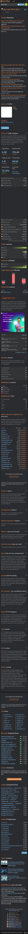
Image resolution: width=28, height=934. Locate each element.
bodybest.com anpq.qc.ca (9, 797)
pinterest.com (8, 729)
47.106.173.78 (5, 826)
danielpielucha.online (7, 758)
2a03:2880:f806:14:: (7, 834)
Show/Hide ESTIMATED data (12, 888)
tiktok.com (7, 721)
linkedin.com (20, 723)
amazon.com (20, 719)
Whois (14, 667)
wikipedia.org (7, 727)
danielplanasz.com (6, 756)
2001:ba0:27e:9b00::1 (7, 824)
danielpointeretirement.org (8, 738)
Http (14, 629)
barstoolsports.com (7, 450)
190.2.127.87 (4, 836)
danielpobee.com (6, 754)
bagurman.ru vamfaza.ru (8, 799)
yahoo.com (20, 725)
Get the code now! (14, 910)
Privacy (16, 932)
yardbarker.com (5, 444)
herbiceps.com (5, 462)
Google (14, 575)
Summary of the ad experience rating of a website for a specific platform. (12, 513)
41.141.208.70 (5, 830)
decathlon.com (5, 452)
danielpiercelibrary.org (7, 750)
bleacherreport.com (7, 440)
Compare (21, 4)
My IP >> (24, 852)
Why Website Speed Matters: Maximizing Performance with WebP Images (16, 863)
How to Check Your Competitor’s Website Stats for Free (17, 877)
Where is (14, 532)
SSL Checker (14, 591)
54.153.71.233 (4, 93)
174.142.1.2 (4, 822)
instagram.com (21, 716)
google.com (7, 714)
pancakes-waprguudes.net (8, 760)
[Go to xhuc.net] (20, 9)
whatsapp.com (21, 729)
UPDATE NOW (14, 476)
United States (7, 292)
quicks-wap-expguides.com (8, 746)
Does (14, 553)
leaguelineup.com (6, 458)
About (20, 932)
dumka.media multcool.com (9, 801)
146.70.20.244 (5, 840)
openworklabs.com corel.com (10, 792)
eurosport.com (5, 460)
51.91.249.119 (4, 849)
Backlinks (7, 358)
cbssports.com (5, 436)
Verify (14, 612)
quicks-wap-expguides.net (8, 744)
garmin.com (4, 434)
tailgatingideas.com (6, 466)
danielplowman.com (6, 742)
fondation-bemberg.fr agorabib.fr (11, 803)
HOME (13, 1)
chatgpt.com (7, 725)
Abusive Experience (14, 521)
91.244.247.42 (5, 838)
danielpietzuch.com (6, 748)
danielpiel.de (4, 761)
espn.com (4, 430)
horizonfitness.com (6, 464)
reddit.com (20, 721)
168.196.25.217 (5, 844)
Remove (6, 897)
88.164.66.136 (5, 832)
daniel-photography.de (7, 736)
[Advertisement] (14, 49)
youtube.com (20, 714)
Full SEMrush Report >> (21, 352)
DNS (14, 648)
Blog (12, 932)
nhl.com (3, 432)
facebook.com (8, 716)
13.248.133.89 (5, 828)
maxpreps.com (5, 438)
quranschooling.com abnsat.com (11, 788)
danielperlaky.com (6, 752)
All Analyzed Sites (5, 932)
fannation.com (5, 468)
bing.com (6, 723)
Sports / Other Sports (7, 122)
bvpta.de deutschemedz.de (9, 796)
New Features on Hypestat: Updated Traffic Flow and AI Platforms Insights (16, 870)
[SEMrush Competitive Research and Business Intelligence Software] (8, 298)
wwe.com (4, 446)
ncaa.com (4, 448)
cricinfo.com (4, 454)
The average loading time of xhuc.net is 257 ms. (13, 547)
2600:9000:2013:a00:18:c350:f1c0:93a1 (12, 846)
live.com (19, 727)
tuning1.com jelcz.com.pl (8, 790)
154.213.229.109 (5, 848)
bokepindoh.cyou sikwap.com (10, 809)
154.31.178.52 (5, 842)
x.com (5, 719)
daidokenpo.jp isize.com (8, 807)
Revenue (14, 491)
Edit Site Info (5, 128)
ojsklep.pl (3, 740)
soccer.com (4, 456)
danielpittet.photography (8, 763)
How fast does (14, 544)
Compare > (23, 430)
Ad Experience (14, 510)
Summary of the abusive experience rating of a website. (13, 524)
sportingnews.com (6, 442)
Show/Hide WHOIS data (10, 893)
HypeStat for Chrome (15, 779)
